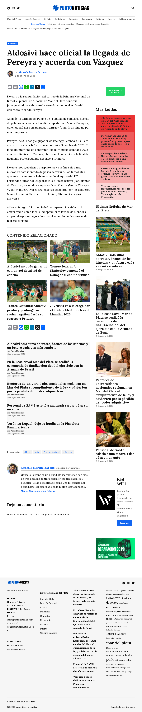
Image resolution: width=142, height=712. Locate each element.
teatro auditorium (112, 668)
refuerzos (67, 452)
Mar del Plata (14, 19)
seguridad (110, 664)
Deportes (73, 19)
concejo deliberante (121, 594)
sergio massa (119, 664)
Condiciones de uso (16, 649)
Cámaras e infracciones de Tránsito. (92, 24)
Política (100, 19)
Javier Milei (110, 638)
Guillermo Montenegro (114, 626)
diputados (123, 603)
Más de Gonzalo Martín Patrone (38, 491)
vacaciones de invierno (114, 675)
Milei (108, 648)
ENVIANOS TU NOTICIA (115, 91)
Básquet (109, 594)
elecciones (112, 615)
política (112, 659)
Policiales (60, 19)
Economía (87, 19)
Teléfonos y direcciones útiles (60, 24)
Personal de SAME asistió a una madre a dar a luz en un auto (47, 407)
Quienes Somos (14, 641)
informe (117, 630)
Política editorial (15, 645)
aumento (131, 591)
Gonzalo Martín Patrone (33, 72)
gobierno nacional (123, 619)
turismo (111, 671)
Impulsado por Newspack (123, 707)
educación (126, 611)
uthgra (130, 672)
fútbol (37, 452)
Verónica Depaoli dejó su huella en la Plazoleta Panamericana (43, 425)
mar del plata (118, 642)
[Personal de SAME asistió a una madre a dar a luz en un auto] (113, 430)
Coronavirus (114, 598)
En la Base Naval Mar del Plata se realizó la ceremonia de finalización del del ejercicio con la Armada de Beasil (45, 365)
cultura (127, 598)
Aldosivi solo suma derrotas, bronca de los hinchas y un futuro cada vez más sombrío (47, 346)
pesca (118, 655)
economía (113, 607)
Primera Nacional (51, 452)
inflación (109, 630)
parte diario (110, 655)
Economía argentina (113, 612)
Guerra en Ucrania (122, 623)
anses (115, 590)
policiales (127, 655)
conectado (34, 514)
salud (128, 659)
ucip (118, 672)
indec (125, 626)
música (115, 648)
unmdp (123, 672)
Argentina (123, 591)
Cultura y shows (127, 19)
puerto (122, 660)
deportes (112, 602)
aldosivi (27, 452)
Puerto (111, 19)
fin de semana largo (126, 615)
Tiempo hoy (125, 668)
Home (9, 28)
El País (47, 19)
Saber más (124, 523)
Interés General (32, 19)
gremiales (110, 623)
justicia (118, 638)
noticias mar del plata (117, 651)
